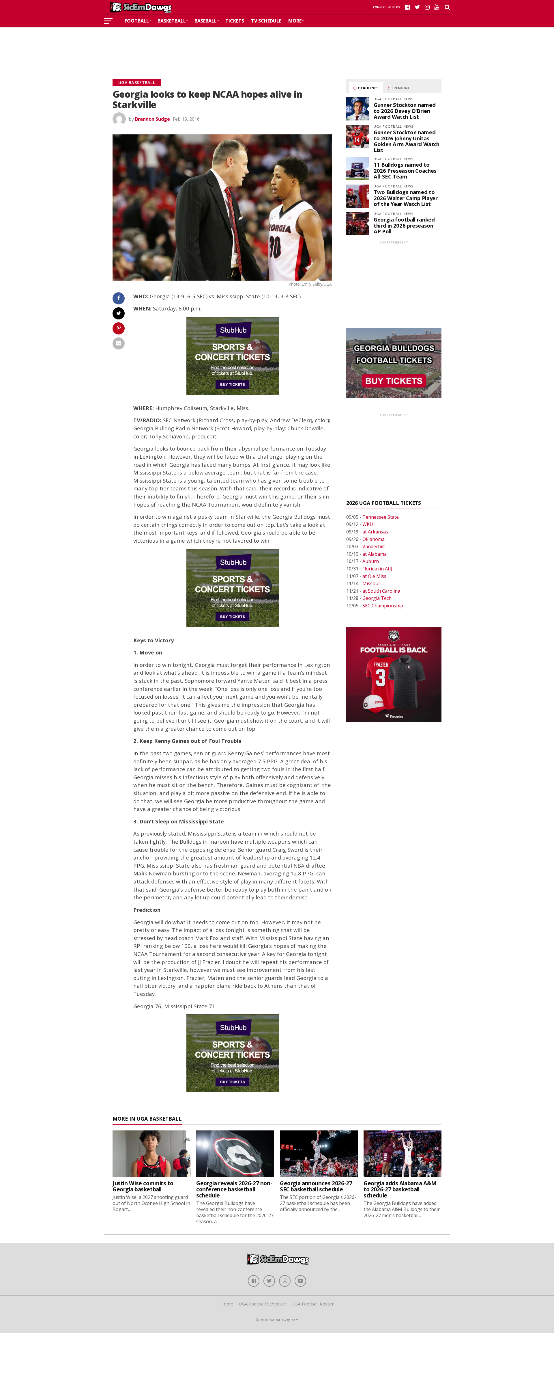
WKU (367, 524)
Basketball (172, 21)
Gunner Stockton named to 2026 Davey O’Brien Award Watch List (404, 110)
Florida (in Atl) (377, 569)
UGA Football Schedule (262, 1304)
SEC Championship (382, 605)
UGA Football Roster (312, 1304)
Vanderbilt (373, 546)
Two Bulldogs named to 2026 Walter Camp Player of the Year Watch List (406, 197)
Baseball (205, 21)
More (295, 21)
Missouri (371, 583)
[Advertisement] (277, 44)
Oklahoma (373, 539)
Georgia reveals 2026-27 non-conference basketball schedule (234, 1189)
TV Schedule (266, 21)
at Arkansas (375, 532)
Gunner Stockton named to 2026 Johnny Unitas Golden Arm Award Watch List (406, 141)
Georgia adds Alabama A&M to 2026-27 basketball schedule (400, 1189)
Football (137, 21)
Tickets (234, 21)
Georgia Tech (377, 598)
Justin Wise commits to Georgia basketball (143, 1186)
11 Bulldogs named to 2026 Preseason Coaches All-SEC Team (405, 170)
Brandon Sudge (152, 119)
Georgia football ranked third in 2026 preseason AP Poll (404, 225)
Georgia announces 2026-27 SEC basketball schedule (316, 1186)
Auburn (370, 561)
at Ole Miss (374, 576)
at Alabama (374, 554)
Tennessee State (380, 517)
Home (226, 1304)
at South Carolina (381, 591)
